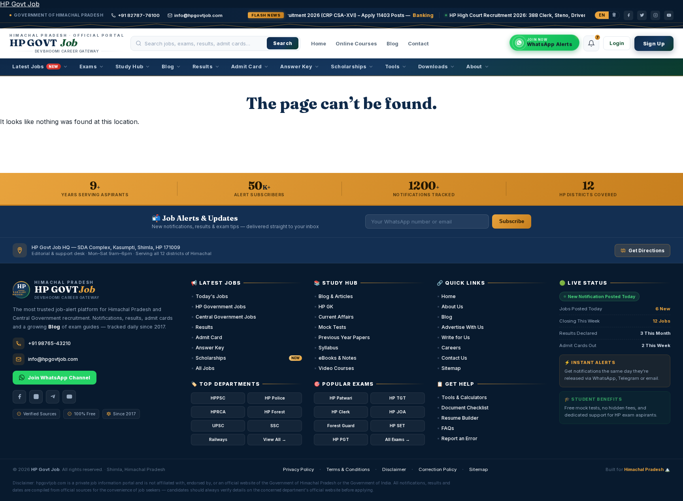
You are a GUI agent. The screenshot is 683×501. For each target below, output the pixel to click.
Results (202, 66)
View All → (274, 439)
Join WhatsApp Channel (59, 378)
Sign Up (654, 43)
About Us (452, 307)
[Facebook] (628, 15)
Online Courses (356, 43)
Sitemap (451, 368)
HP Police (275, 398)
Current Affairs (336, 317)
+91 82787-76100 (139, 15)
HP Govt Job (20, 4)
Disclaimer (394, 469)
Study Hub (129, 66)
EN (602, 15)
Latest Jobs (35, 66)
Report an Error (459, 438)
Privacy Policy (298, 469)
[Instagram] (655, 15)
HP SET (397, 425)
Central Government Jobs (226, 317)
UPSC (218, 425)
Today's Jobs (212, 296)
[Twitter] (642, 15)
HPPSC (218, 398)
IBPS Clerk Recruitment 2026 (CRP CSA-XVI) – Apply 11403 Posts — (296, 15)
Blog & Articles (336, 296)
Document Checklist (465, 408)
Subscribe (511, 221)
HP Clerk (341, 412)
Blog (392, 43)
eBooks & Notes (338, 358)
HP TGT (397, 398)
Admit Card (246, 66)
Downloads (433, 66)
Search (282, 43)
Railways (218, 439)
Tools (392, 66)
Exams (88, 66)
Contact (418, 43)
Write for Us (455, 337)
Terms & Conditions (348, 469)
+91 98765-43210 (49, 343)
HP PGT (341, 439)
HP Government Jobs (221, 307)
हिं (614, 15)
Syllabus (328, 348)
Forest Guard (341, 425)
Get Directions (646, 250)
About (474, 66)
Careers (451, 348)
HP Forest (274, 412)
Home (318, 43)
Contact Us (454, 358)
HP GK (326, 307)
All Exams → (397, 439)
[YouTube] (669, 15)
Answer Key (296, 66)
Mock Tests (332, 327)
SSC (274, 425)
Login (616, 43)
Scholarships (348, 66)
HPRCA (218, 412)
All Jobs (205, 368)
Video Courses (336, 368)
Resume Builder (460, 418)
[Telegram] (52, 396)
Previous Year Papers (344, 337)
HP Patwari (341, 398)
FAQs (447, 428)
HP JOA (397, 412)
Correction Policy (438, 469)
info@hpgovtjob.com (198, 15)
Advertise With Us (462, 327)
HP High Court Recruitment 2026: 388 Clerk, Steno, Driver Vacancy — (507, 15)
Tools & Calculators (464, 397)
